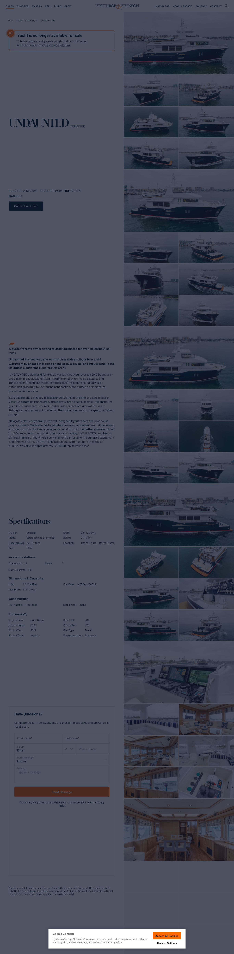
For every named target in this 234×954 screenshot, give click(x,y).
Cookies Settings (167, 943)
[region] (117, 939)
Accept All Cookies (166, 935)
